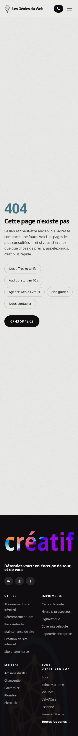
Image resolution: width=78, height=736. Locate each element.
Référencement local (19, 617)
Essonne (48, 707)
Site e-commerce (16, 651)
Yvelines (48, 692)
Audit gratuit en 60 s (24, 280)
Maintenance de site (19, 631)
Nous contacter (20, 303)
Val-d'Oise (49, 699)
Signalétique (51, 619)
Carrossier (12, 688)
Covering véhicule (55, 626)
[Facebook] (30, 581)
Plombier (11, 695)
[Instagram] (19, 581)
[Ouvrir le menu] (69, 8)
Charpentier (13, 680)
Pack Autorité (14, 624)
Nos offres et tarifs (22, 268)
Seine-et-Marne (53, 714)
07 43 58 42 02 (21, 321)
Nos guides (59, 292)
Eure (45, 677)
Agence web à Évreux (24, 292)
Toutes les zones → (56, 721)
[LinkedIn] (8, 581)
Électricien (12, 703)
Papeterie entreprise (57, 634)
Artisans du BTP (16, 673)
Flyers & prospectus (56, 611)
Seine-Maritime (53, 685)
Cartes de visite (53, 604)
